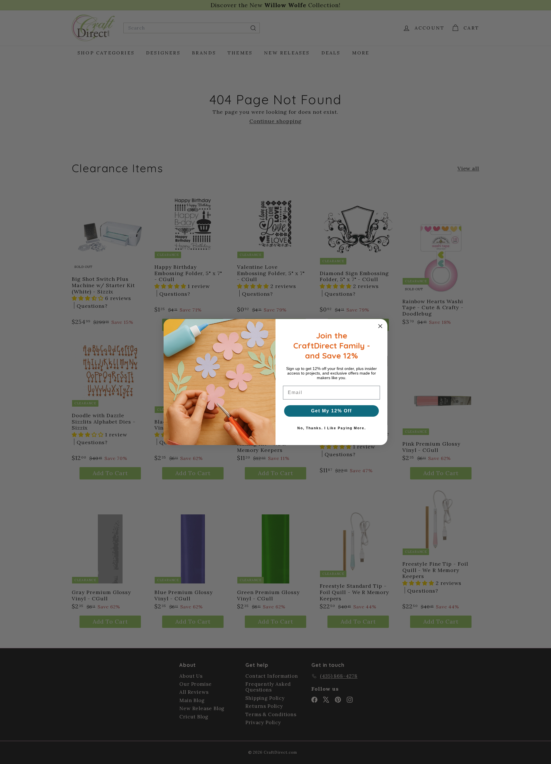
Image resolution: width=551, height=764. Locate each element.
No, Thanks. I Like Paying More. (331, 428)
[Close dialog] (380, 326)
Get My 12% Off (331, 410)
